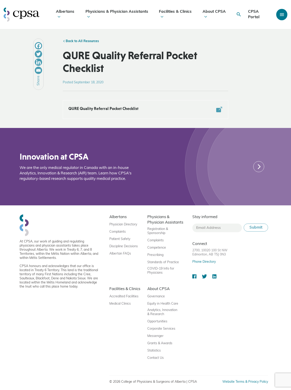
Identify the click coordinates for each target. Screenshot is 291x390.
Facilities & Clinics (175, 12)
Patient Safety (119, 239)
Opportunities (157, 321)
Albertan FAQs (120, 253)
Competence (156, 248)
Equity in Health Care (162, 304)
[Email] (38, 70)
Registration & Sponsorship (157, 231)
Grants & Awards (159, 343)
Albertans (65, 12)
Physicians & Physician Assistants (116, 12)
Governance (156, 296)
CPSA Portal (253, 14)
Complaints (117, 232)
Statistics (154, 350)
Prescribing (155, 255)
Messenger (155, 336)
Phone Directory (204, 262)
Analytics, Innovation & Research (162, 312)
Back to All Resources (82, 41)
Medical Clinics (120, 304)
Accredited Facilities (123, 296)
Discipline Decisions (123, 246)
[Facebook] (38, 45)
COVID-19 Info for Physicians (160, 271)
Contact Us (155, 358)
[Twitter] (38, 54)
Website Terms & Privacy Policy (245, 382)
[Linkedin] (38, 62)
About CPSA (214, 12)
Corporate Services (161, 329)
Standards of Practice (163, 262)
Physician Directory (123, 224)
